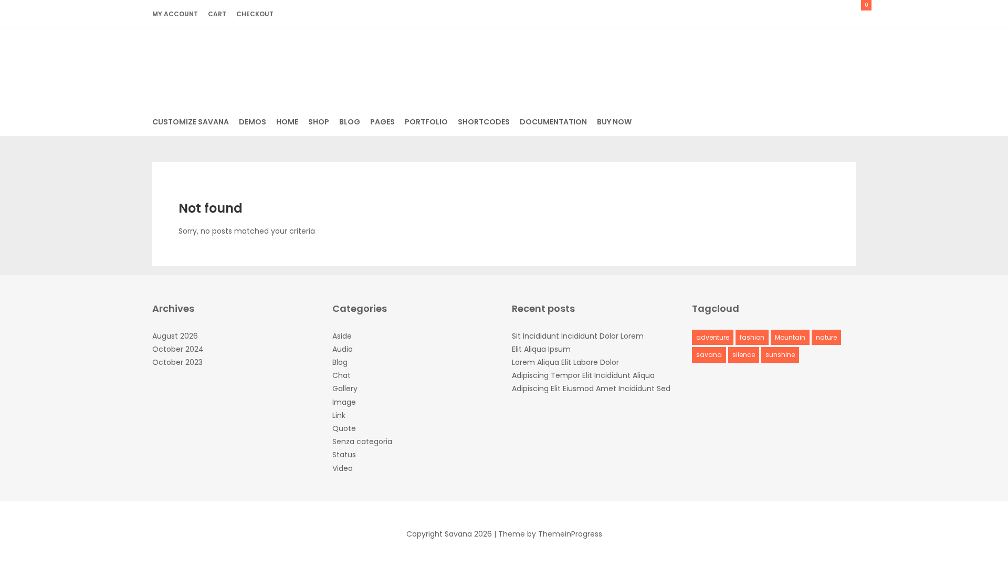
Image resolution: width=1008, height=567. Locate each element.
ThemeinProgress (570, 534)
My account (175, 13)
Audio (342, 349)
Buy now (614, 122)
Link (338, 415)
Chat (341, 375)
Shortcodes (484, 122)
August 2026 (175, 336)
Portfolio (426, 122)
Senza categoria (362, 441)
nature (826, 337)
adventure (712, 337)
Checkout (255, 13)
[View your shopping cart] (853, 14)
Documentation (553, 122)
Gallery (345, 388)
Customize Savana (190, 122)
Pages (382, 122)
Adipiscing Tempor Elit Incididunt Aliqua (583, 375)
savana (709, 354)
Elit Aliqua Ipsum (541, 349)
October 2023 (177, 362)
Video (342, 468)
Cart (217, 13)
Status (344, 454)
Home (287, 122)
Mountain (790, 337)
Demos (252, 122)
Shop (318, 122)
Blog (349, 122)
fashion (752, 337)
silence (743, 354)
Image (344, 402)
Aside (342, 336)
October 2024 (178, 349)
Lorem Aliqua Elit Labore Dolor (565, 362)
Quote (344, 428)
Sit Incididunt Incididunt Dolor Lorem (578, 336)
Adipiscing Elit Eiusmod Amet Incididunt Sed (591, 388)
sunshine (780, 354)
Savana (504, 64)
